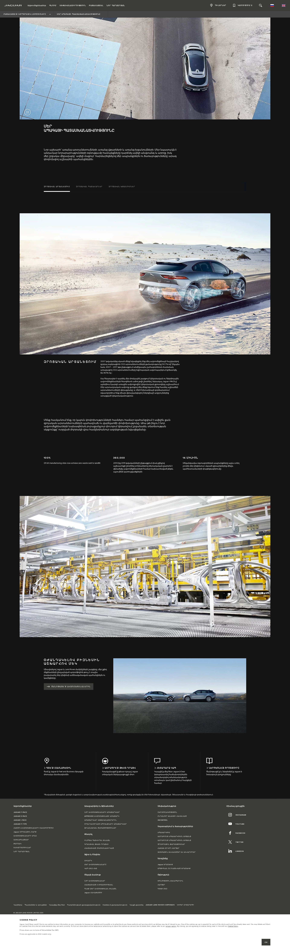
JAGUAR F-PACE (20, 812)
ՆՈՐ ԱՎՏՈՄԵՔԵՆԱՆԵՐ (94, 881)
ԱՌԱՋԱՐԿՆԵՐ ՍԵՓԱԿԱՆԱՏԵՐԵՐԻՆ (100, 820)
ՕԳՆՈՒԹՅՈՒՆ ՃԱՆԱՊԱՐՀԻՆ (170, 881)
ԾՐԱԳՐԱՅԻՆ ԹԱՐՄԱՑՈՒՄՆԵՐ (171, 844)
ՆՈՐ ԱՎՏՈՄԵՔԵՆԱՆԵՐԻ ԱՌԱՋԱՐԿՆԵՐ (102, 812)
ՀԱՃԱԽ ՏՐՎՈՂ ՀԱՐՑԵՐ (168, 848)
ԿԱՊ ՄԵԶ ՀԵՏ (90, 868)
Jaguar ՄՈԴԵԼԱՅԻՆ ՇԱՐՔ (25, 832)
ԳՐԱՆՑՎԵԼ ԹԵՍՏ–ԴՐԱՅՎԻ (96, 844)
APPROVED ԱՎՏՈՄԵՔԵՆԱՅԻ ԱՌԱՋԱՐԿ (101, 816)
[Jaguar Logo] (13, 5)
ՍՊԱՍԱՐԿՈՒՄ (164, 832)
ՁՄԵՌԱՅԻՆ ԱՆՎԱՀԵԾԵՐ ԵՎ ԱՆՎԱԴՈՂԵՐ (177, 852)
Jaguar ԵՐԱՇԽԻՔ (165, 865)
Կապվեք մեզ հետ (57, 905)
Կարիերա (18, 905)
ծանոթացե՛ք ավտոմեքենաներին (70, 686)
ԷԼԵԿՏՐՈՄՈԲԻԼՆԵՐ (22, 848)
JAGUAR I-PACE (20, 820)
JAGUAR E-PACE (20, 816)
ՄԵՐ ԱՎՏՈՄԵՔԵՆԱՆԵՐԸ (95, 865)
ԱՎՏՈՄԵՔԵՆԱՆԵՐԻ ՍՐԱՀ (25, 836)
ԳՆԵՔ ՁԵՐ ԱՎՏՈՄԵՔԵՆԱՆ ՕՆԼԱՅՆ (100, 889)
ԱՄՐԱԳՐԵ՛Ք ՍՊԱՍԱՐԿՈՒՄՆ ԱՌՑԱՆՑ (174, 836)
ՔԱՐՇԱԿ (17, 844)
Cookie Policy (233, 926)
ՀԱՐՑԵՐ (161, 885)
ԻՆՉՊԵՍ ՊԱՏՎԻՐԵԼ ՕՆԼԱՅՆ (97, 840)
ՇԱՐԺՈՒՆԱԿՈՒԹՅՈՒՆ (167, 812)
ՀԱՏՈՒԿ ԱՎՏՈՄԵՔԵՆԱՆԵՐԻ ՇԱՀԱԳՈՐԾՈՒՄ (34, 828)
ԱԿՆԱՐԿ (88, 861)
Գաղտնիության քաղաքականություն (83, 905)
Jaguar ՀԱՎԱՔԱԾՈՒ (93, 893)
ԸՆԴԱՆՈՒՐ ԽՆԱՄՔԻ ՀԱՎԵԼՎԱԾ (172, 816)
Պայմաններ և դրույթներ (36, 905)
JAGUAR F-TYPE (20, 824)
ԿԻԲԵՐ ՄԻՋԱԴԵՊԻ (185, 905)
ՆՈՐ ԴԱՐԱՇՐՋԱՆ (22, 852)
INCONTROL (163, 820)
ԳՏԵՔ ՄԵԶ (162, 889)
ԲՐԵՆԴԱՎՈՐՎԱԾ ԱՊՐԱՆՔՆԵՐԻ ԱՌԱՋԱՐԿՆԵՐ (105, 824)
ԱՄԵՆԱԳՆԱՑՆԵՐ (21, 840)
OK (266, 942)
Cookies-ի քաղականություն (115, 905)
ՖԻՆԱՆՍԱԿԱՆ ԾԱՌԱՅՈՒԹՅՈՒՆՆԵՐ (100, 828)
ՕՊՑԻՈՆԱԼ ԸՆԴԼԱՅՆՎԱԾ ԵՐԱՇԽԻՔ (174, 868)
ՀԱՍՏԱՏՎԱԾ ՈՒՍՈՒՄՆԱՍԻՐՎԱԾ (99, 848)
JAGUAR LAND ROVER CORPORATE (160, 905)
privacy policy (171, 926)
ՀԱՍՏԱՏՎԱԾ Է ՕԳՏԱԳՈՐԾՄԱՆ (98, 885)
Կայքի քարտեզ (136, 905)
